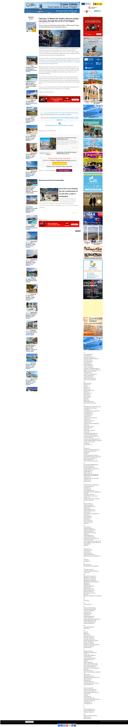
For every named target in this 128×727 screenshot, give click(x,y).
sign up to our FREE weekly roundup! (62, 125)
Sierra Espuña (42, 62)
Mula (48, 60)
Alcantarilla (63, 62)
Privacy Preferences (29, 721)
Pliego (53, 60)
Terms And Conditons (104, 721)
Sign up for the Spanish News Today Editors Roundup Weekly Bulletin (61, 112)
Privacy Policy (110, 721)
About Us (118, 721)
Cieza (45, 60)
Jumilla (51, 58)
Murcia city (72, 62)
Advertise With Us (124, 721)
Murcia (48, 48)
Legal (115, 721)
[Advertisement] (93, 308)
